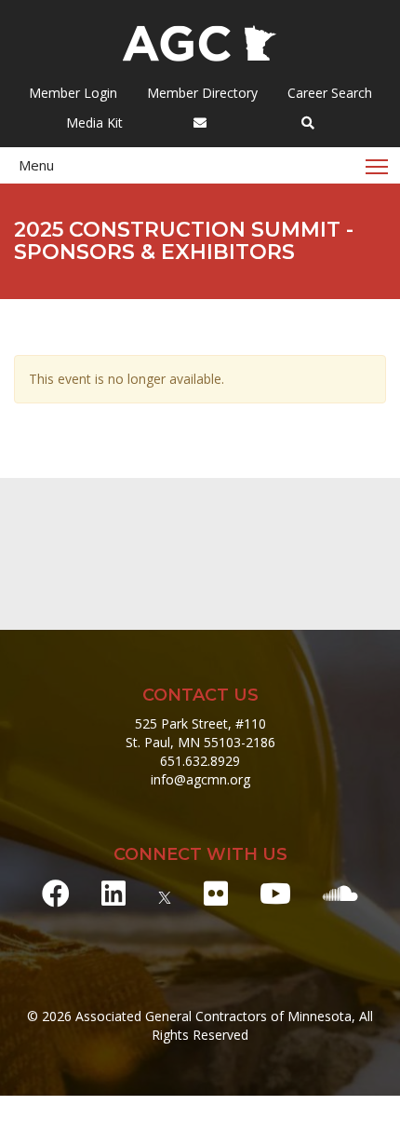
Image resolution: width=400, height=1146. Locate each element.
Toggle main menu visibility (377, 165)
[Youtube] (275, 893)
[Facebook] (56, 893)
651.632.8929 (200, 761)
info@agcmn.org (200, 779)
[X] (164, 893)
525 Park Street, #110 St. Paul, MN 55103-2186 (200, 733)
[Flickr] (216, 893)
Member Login (73, 93)
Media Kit (92, 122)
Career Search (328, 93)
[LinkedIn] (113, 893)
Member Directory (200, 93)
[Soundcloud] (340, 893)
